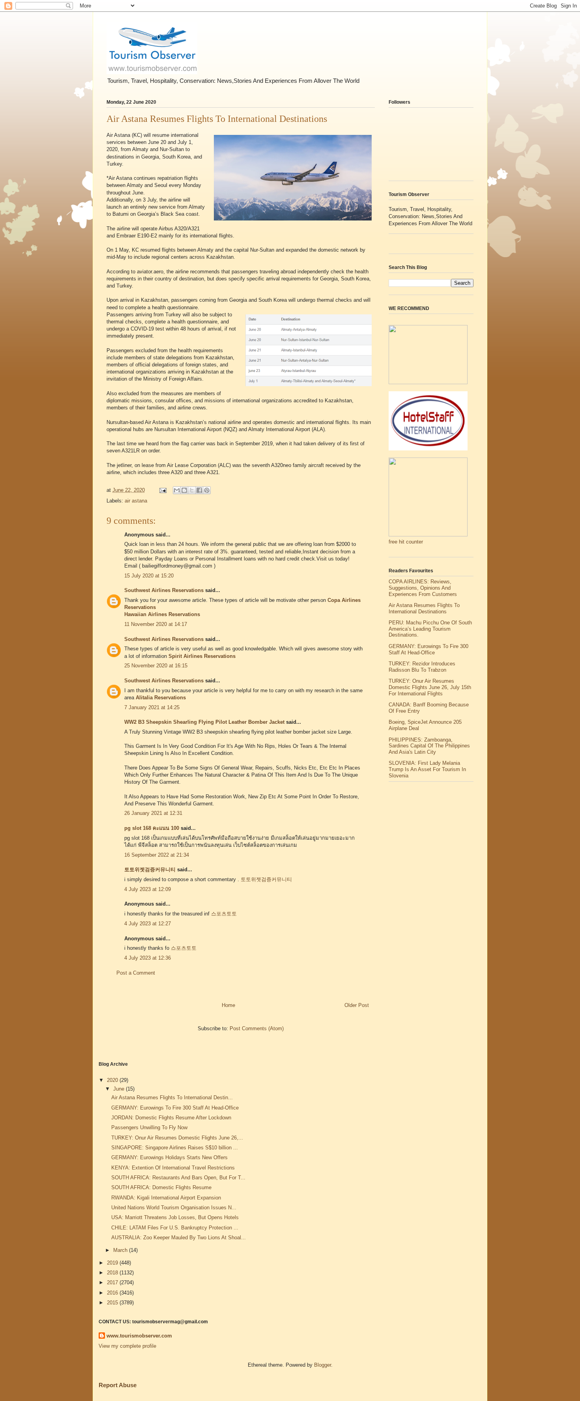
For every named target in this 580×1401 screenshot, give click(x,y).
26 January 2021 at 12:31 (153, 813)
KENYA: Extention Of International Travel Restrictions (173, 1168)
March (121, 1250)
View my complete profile (127, 1346)
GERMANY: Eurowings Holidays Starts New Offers (169, 1157)
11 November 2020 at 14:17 (155, 624)
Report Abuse (118, 1385)
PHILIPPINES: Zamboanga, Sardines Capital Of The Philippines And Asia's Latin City (429, 746)
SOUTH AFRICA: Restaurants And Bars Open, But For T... (178, 1178)
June (119, 1089)
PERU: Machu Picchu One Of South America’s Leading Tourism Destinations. (430, 629)
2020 (113, 1080)
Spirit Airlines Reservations (202, 656)
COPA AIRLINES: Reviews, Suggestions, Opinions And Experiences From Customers (423, 588)
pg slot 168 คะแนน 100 (151, 828)
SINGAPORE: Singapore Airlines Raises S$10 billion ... (174, 1148)
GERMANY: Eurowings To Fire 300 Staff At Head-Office (428, 649)
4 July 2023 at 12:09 (147, 889)
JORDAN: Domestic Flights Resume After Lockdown (171, 1118)
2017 (113, 1282)
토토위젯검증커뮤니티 (150, 869)
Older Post (356, 1005)
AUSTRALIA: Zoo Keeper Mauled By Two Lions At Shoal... (178, 1237)
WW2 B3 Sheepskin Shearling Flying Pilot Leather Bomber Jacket (204, 722)
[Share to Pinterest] (207, 490)
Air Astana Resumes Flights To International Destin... (172, 1097)
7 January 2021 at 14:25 (152, 707)
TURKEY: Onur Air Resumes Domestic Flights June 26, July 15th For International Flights (430, 687)
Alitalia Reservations (161, 697)
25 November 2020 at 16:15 (155, 666)
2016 (113, 1293)
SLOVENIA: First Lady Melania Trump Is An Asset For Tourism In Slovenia (427, 769)
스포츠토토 (224, 914)
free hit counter (406, 542)
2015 (113, 1303)
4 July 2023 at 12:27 (147, 924)
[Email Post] (162, 490)
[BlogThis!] (184, 490)
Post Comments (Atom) (257, 1028)
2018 (113, 1273)
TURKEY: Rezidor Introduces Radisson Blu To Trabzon (422, 667)
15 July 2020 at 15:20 (149, 576)
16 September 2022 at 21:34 (156, 855)
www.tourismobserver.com (139, 1336)
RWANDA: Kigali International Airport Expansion (166, 1198)
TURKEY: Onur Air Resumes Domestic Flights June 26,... (177, 1138)
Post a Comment (135, 973)
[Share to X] (192, 490)
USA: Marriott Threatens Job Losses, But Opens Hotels (175, 1217)
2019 (113, 1263)
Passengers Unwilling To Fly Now (149, 1127)
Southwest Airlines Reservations (164, 590)
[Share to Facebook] (199, 490)
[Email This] (177, 490)
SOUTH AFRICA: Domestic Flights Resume (161, 1187)
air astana (136, 501)
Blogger (322, 1365)
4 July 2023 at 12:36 (147, 958)
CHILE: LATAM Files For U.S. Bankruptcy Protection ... (174, 1228)
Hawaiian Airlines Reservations (162, 614)
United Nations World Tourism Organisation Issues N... (173, 1207)
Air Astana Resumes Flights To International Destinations (424, 608)
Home (228, 1005)
